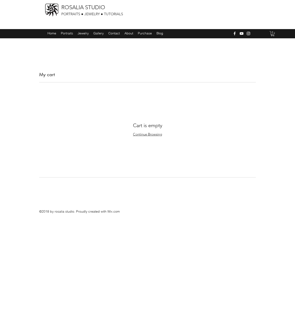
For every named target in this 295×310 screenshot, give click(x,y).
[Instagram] (248, 33)
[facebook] (234, 33)
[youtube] (241, 33)
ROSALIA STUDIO (83, 7)
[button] (273, 33)
